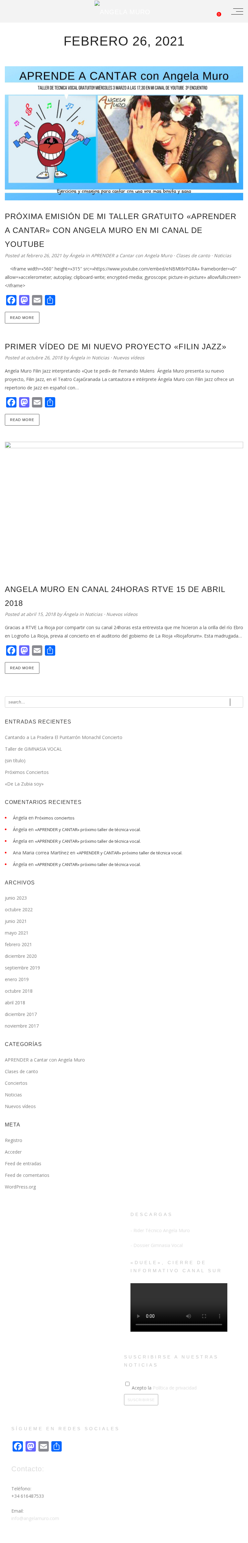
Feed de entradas (23, 1163)
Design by (77, 1537)
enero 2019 (17, 979)
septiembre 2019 (22, 968)
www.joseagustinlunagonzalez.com (115, 1537)
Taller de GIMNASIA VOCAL (33, 749)
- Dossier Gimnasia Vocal (156, 1245)
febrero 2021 (18, 944)
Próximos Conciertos (27, 772)
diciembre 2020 (21, 956)
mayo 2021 (16, 933)
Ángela (77, 255)
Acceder (13, 1152)
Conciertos (16, 1083)
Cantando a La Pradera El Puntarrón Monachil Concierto (63, 737)
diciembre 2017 (21, 1014)
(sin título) (15, 760)
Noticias (222, 255)
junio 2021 (16, 921)
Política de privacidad (175, 1388)
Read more (22, 318)
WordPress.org (20, 1187)
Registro (13, 1140)
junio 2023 (16, 898)
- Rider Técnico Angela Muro (160, 1230)
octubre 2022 (19, 909)
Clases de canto (193, 255)
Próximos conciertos (55, 818)
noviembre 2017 (22, 1026)
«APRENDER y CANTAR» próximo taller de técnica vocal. (88, 829)
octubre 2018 (19, 991)
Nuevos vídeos (128, 357)
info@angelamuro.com (35, 1518)
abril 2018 (15, 1002)
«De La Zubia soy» (24, 784)
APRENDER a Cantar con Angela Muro (131, 255)
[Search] (236, 702)
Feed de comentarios (27, 1175)
